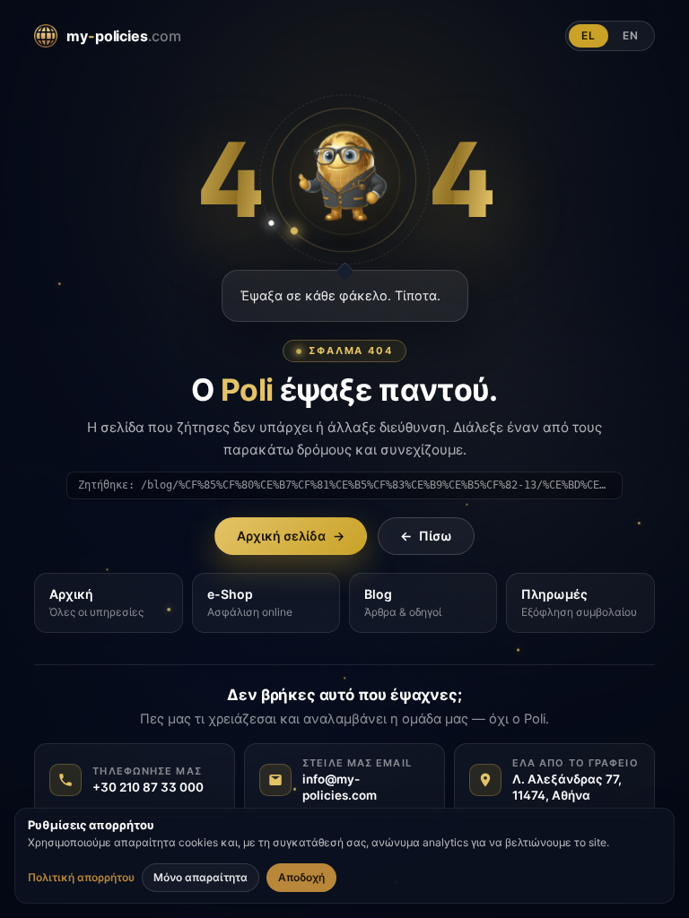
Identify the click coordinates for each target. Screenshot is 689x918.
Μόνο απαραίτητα (200, 877)
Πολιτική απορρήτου (81, 877)
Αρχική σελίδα (290, 535)
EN (631, 35)
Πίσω (426, 535)
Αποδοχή (301, 877)
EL (588, 35)
